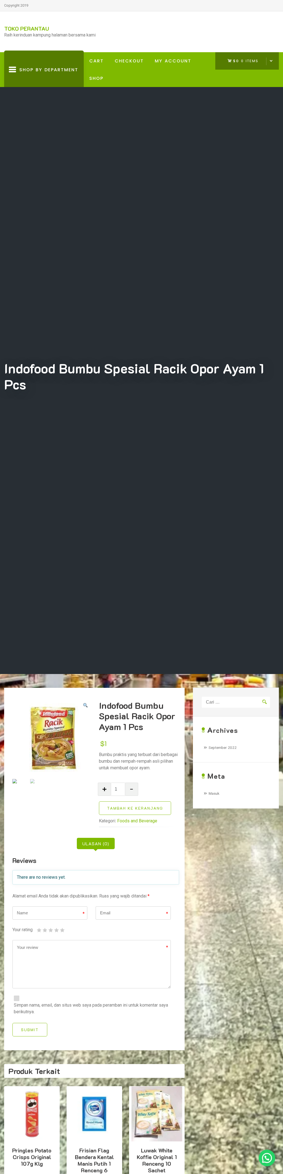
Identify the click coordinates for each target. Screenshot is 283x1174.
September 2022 (223, 747)
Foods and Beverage (137, 820)
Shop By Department (47, 77)
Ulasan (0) (95, 843)
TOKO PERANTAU (26, 28)
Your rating (22, 929)
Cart (96, 61)
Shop (96, 78)
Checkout (129, 61)
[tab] (96, 843)
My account (173, 61)
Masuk (214, 793)
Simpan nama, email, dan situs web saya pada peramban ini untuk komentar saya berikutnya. (91, 1008)
